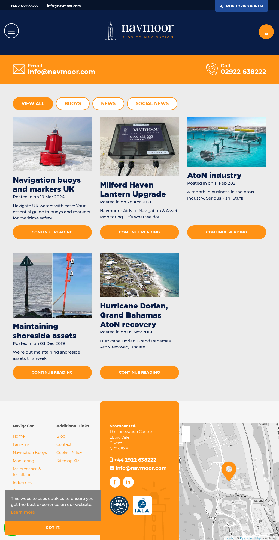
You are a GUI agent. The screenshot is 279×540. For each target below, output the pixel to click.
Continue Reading (52, 232)
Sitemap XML (69, 460)
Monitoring (23, 460)
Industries (22, 482)
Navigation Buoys (30, 452)
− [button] (186, 438)
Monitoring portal (245, 6)
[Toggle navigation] (11, 30)
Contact (64, 444)
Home (19, 436)
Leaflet (230, 538)
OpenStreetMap (250, 538)
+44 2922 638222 (24, 6)
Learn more (23, 512)
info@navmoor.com (64, 6)
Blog (61, 436)
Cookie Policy (69, 452)
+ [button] (186, 430)
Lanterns (21, 444)
